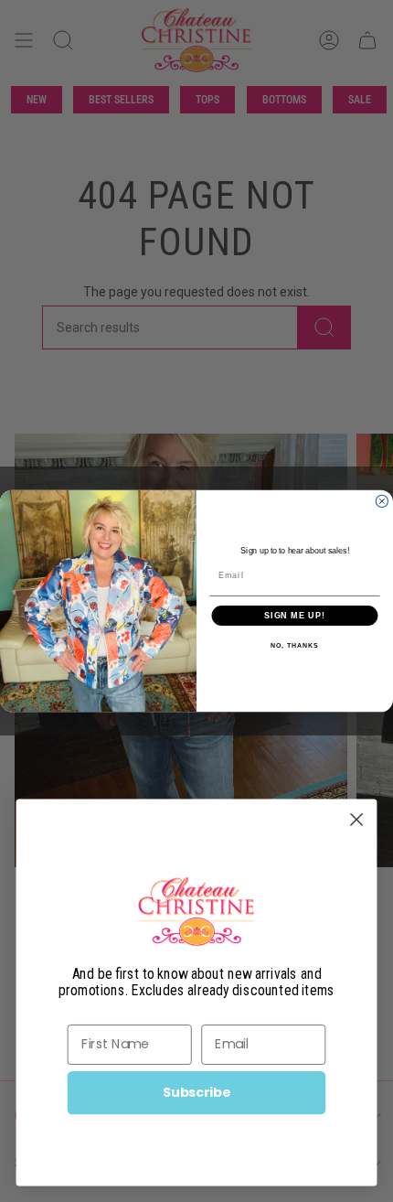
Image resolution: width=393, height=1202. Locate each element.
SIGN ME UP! (294, 615)
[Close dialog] (382, 501)
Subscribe (196, 1092)
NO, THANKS (294, 645)
